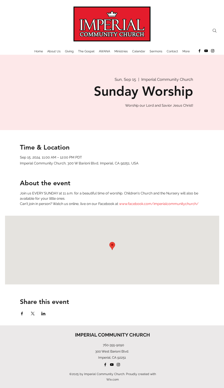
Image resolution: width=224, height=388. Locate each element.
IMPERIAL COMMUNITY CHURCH (112, 335)
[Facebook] (199, 51)
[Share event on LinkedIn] (43, 313)
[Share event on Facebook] (22, 313)
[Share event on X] (33, 313)
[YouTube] (206, 51)
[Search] (214, 30)
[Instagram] (212, 51)
